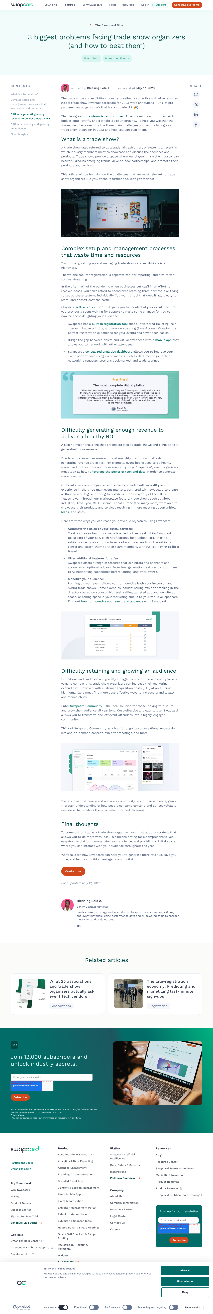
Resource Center (167, 1161)
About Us (116, 1196)
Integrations (118, 1171)
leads (65, 512)
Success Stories (21, 1209)
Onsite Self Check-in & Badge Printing (77, 1236)
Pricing (112, 4)
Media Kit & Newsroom (170, 1175)
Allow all (185, 1270)
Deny (185, 1292)
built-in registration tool (110, 324)
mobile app (163, 340)
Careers (115, 1229)
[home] (25, 5)
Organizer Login (21, 1168)
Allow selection (185, 1281)
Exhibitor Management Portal (77, 1207)
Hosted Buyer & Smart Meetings (78, 1227)
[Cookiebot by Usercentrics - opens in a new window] (21, 1307)
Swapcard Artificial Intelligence (122, 1156)
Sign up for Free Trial (24, 1216)
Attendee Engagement (72, 1167)
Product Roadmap (167, 1181)
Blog (159, 1155)
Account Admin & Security (75, 1154)
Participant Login (22, 1162)
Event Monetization (70, 1201)
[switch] (94, 1307)
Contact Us (117, 1222)
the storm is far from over (104, 116)
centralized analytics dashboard (108, 351)
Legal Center (118, 1216)
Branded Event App (70, 1181)
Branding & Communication (76, 1174)
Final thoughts (19, 134)
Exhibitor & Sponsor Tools (75, 1220)
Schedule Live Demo (24, 1222)
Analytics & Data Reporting (75, 1161)
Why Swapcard (20, 1189)
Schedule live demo (187, 4)
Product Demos (21, 1203)
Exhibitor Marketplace (72, 1214)
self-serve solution (89, 307)
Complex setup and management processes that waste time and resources (28, 104)
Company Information (124, 1202)
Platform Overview (122, 1178)
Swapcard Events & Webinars (175, 1168)
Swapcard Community (86, 706)
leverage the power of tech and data (118, 471)
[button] (52, 5)
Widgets (63, 1255)
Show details (192, 1307)
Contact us (73, 871)
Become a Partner (122, 1209)
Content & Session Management (78, 1187)
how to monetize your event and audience (112, 601)
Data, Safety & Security (125, 1165)
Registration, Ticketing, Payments (73, 1246)
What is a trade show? (24, 94)
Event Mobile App (69, 1194)
